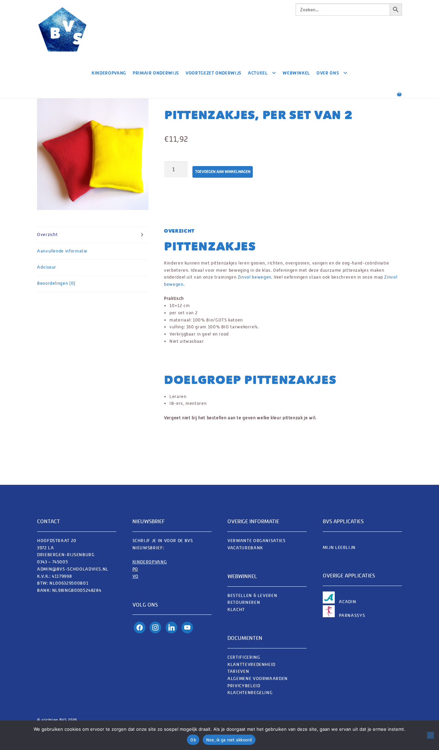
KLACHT (236, 609)
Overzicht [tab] (47, 234)
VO (135, 576)
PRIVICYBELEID (243, 685)
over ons (328, 72)
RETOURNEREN (243, 602)
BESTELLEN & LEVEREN (252, 595)
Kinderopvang (109, 72)
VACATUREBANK (245, 547)
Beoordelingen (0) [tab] (56, 283)
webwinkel (296, 72)
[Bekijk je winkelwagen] (393, 91)
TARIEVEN (238, 671)
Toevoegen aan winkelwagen (222, 171)
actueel (258, 72)
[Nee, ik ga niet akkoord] (430, 735)
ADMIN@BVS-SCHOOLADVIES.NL (73, 569)
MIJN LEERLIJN (339, 547)
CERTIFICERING (243, 657)
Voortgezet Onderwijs (213, 72)
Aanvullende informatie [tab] (62, 251)
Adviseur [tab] (46, 267)
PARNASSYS (352, 615)
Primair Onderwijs (156, 72)
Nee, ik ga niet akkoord (229, 739)
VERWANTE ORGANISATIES (256, 540)
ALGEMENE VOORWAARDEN (257, 678)
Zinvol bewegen (254, 277)
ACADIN (347, 601)
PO (135, 569)
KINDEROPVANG (149, 561)
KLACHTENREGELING (249, 692)
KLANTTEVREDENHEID (251, 664)
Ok (193, 739)
